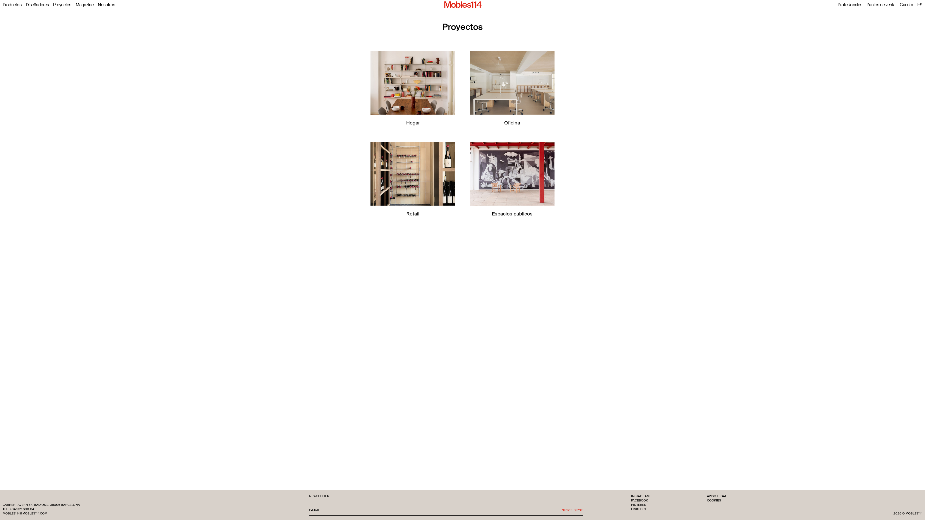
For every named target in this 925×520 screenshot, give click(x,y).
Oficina (512, 123)
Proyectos (62, 5)
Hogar (413, 123)
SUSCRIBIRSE (572, 510)
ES (920, 5)
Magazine (84, 5)
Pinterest (639, 505)
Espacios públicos (512, 214)
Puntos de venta (880, 5)
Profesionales (850, 5)
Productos (12, 5)
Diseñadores (37, 5)
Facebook (639, 500)
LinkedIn (638, 509)
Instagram (640, 496)
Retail (412, 214)
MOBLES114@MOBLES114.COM (25, 513)
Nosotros (106, 5)
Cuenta (906, 5)
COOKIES (714, 500)
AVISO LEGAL (717, 496)
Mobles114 (462, 5)
